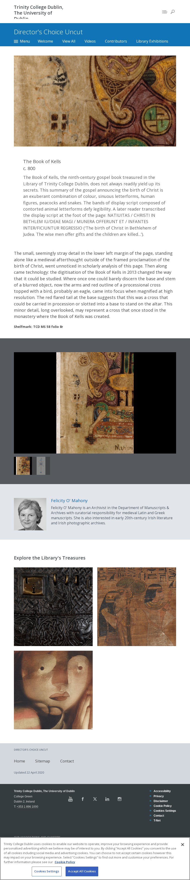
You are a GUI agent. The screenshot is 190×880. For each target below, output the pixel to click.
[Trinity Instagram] (119, 799)
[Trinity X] (95, 799)
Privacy (158, 796)
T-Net (157, 820)
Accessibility (162, 791)
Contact (67, 760)
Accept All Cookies (81, 871)
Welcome (45, 41)
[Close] (182, 845)
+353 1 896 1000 (27, 806)
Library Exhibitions (152, 41)
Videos (90, 41)
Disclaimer (160, 800)
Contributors (116, 41)
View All (68, 41)
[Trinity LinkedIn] (107, 799)
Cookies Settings (46, 871)
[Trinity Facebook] (83, 799)
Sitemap (42, 760)
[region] (95, 858)
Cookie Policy (162, 805)
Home (19, 760)
